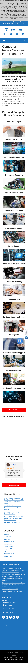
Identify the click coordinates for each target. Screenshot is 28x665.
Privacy (16, 652)
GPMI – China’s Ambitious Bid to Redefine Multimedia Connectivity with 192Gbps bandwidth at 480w (13, 570)
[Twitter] (17, 20)
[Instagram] (13, 20)
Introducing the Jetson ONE (12, 522)
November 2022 (9, 553)
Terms (21, 652)
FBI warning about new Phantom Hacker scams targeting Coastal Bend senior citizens (13, 518)
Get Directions (9, 605)
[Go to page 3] (11, 479)
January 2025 (8, 536)
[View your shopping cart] (25, 40)
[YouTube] (20, 20)
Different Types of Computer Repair (12, 591)
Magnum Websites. (19, 657)
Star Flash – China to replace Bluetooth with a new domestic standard (13, 507)
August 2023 (8, 549)
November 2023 (9, 541)
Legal (11, 652)
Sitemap (14, 655)
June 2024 (7, 539)
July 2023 (7, 551)
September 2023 (9, 546)
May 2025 (7, 534)
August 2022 (8, 556)
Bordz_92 (13, 464)
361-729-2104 (9, 608)
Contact (7, 652)
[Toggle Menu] (4, 40)
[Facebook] (6, 20)
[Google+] (10, 20)
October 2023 (8, 544)
